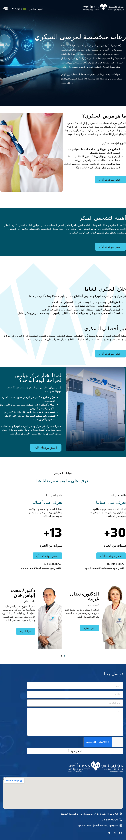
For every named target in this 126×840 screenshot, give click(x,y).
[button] (18, 8)
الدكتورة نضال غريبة (84, 596)
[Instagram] (114, 832)
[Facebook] (120, 832)
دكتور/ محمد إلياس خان (22, 592)
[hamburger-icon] (5, 9)
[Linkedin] (109, 832)
